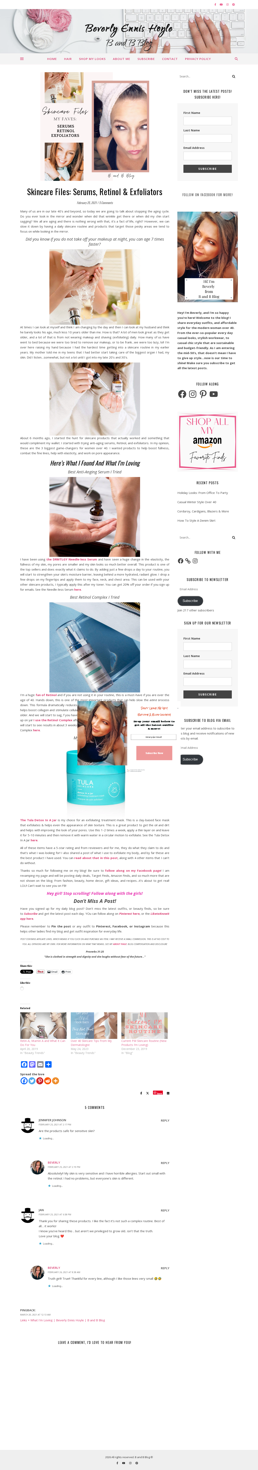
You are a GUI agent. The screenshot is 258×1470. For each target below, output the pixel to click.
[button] (154, 711)
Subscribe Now (154, 752)
